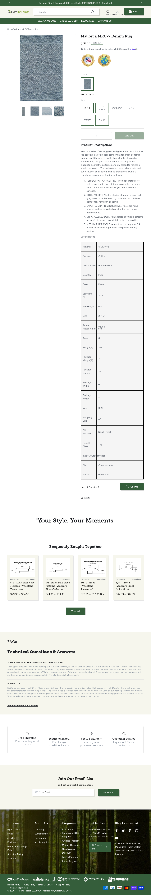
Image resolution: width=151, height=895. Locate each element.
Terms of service (46, 884)
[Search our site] (92, 11)
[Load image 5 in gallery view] (59, 111)
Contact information (19, 887)
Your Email (45, 792)
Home (10, 29)
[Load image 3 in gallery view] (35, 111)
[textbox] (112, 196)
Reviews (11, 842)
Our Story (39, 829)
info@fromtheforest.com (101, 836)
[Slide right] (141, 3)
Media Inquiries (42, 842)
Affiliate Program (70, 840)
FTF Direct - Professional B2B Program (70, 833)
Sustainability (41, 833)
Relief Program (69, 861)
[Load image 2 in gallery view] (23, 111)
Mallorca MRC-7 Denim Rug (26, 29)
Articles (11, 838)
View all (75, 611)
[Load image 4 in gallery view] (47, 111)
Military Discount (70, 845)
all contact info (97, 847)
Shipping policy (63, 884)
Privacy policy (29, 884)
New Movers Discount (68, 851)
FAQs (10, 833)
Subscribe (108, 792)
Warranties (12, 858)
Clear (87, 12)
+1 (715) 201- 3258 (98, 833)
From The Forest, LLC (25, 890)
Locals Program (70, 857)
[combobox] (61, 11)
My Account (13, 829)
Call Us (134, 486)
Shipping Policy (15, 854)
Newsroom (40, 838)
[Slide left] (9, 3)
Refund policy (13, 884)
